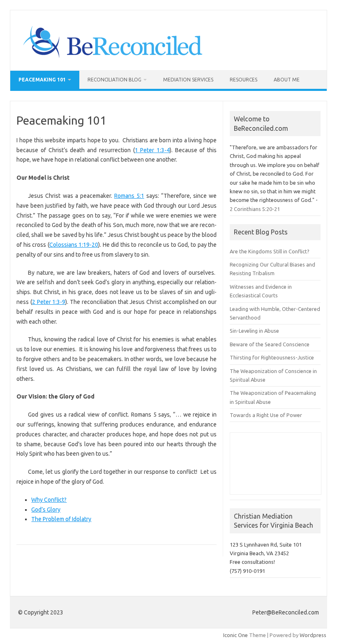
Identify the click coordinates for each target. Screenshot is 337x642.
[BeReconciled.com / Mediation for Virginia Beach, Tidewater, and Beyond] (112, 56)
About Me (287, 79)
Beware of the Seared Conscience (269, 344)
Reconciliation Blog (114, 79)
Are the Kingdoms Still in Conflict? (269, 251)
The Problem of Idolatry (61, 519)
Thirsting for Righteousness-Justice (272, 357)
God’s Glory (45, 509)
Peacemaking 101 (42, 79)
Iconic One (235, 635)
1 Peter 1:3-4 (152, 150)
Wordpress (313, 635)
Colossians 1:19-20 (74, 244)
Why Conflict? (49, 499)
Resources (243, 79)
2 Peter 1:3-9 (48, 302)
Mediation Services (188, 79)
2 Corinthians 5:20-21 (255, 209)
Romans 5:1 (129, 195)
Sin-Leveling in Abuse (254, 331)
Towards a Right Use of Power (266, 415)
